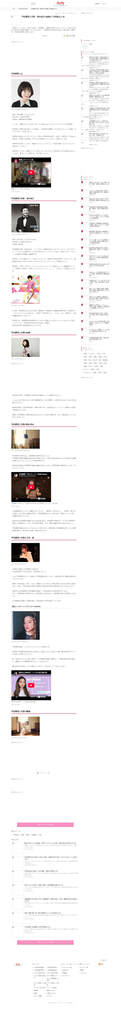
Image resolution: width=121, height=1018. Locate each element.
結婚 (28, 835)
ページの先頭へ (102, 960)
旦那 (23, 835)
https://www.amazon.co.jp (21, 234)
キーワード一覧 (84, 967)
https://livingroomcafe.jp (21, 737)
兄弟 (100, 363)
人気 (104, 353)
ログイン (104, 3)
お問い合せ (65, 970)
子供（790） (65, 13)
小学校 (96, 366)
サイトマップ (65, 975)
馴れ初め (105, 360)
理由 (101, 366)
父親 (90, 363)
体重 (93, 369)
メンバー (86, 369)
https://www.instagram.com (21, 641)
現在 (99, 353)
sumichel (27, 918)
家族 (95, 356)
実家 (95, 363)
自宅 (105, 372)
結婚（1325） (58, 13)
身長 (90, 356)
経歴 (95, 372)
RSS (102, 964)
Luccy (26, 849)
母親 (85, 366)
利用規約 (64, 973)
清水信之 (16, 835)
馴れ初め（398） (72, 13)
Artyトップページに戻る (45, 824)
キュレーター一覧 (66, 967)
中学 (90, 366)
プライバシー (83, 973)
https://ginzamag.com (20, 359)
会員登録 (97, 3)
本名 (105, 363)
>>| (49, 773)
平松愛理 (34, 835)
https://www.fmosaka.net (21, 109)
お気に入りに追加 (70, 35)
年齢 (85, 363)
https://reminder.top (19, 305)
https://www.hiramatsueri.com (22, 450)
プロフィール (87, 372)
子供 (40, 835)
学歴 (85, 360)
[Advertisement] (29, 55)
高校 (100, 356)
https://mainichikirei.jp (20, 564)
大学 (105, 356)
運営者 (81, 970)
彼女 (100, 372)
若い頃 (95, 360)
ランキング (92, 353)
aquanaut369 (28, 864)
